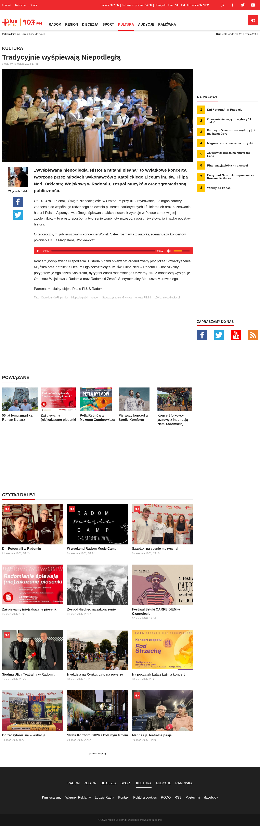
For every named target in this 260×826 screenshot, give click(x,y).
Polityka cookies (145, 797)
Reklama (20, 5)
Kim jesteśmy (51, 797)
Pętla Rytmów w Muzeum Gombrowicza (97, 417)
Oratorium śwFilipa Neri (54, 297)
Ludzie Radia (104, 797)
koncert (95, 297)
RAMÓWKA (167, 24)
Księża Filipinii (143, 297)
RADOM (55, 24)
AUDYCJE (146, 24)
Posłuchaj (193, 797)
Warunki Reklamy (78, 797)
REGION (71, 24)
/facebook (211, 797)
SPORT (108, 24)
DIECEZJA (90, 24)
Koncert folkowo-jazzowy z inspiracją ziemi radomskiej (172, 420)
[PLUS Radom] (22, 24)
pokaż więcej (97, 753)
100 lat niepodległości (167, 297)
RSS (178, 797)
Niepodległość (79, 297)
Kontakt (6, 5)
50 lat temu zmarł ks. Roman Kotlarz (17, 417)
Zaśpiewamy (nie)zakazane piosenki (58, 417)
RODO (166, 797)
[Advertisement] (113, 327)
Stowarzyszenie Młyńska (117, 297)
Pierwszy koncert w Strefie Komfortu (133, 417)
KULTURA (126, 24)
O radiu (34, 5)
